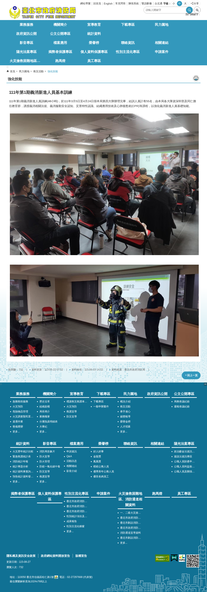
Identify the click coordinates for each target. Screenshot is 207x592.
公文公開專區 (60, 33)
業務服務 (26, 24)
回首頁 (97, 3)
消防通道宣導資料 (130, 532)
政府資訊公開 (26, 33)
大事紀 (43, 426)
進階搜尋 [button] (197, 10)
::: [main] (7, 66)
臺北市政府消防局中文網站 (42, 12)
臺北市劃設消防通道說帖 (131, 537)
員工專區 (94, 61)
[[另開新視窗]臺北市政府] (182, 558)
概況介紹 (125, 401)
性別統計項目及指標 (77, 516)
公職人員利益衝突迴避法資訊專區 (185, 466)
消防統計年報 (20, 461)
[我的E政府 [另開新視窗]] (174, 558)
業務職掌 (44, 416)
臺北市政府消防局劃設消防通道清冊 (131, 517)
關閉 (205, 384)
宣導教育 (94, 24)
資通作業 (18, 421)
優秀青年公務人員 (103, 471)
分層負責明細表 (48, 421)
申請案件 (162, 52)
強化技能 (53, 71)
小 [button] (173, 3)
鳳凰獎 (97, 461)
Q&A (69, 456)
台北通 (158, 3)
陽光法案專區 (26, 52)
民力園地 (162, 24)
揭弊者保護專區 (60, 52)
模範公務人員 (101, 466)
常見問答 (120, 3)
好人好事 (98, 451)
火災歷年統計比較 (23, 451)
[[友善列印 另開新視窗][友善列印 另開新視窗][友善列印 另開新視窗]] (56, 577)
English (108, 3)
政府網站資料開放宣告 (55, 555)
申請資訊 (71, 451)
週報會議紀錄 (182, 406)
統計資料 (94, 33)
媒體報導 (125, 416)
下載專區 (128, 24)
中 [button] (179, 3)
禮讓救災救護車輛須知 (77, 401)
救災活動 (38, 71)
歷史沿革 (44, 401)
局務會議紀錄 (182, 401)
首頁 (12, 71)
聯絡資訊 (128, 42)
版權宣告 (81, 555)
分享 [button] (196, 3)
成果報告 (71, 521)
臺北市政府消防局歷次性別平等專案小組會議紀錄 (77, 511)
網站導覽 (85, 3)
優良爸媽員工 (101, 476)
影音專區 (26, 42)
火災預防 (18, 406)
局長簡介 (44, 411)
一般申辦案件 (101, 406)
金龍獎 (97, 456)
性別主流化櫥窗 (75, 526)
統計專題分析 (20, 466)
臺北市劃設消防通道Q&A (131, 522)
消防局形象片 (47, 451)
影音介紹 (71, 471)
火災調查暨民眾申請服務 (24, 416)
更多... (16, 431)
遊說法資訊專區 (183, 456)
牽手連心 (125, 411)
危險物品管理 (20, 411)
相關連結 (162, 42)
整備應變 (18, 426)
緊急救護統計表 (22, 456)
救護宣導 (71, 411)
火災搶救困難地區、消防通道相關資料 (27, 61)
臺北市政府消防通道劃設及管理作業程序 (131, 527)
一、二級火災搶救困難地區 (131, 512)
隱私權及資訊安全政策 (21, 555)
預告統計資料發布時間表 (24, 476)
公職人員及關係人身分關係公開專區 (185, 471)
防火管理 (44, 461)
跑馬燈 (60, 61)
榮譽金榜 (125, 421)
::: (1, 383)
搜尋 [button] (189, 10)
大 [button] (185, 3)
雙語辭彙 (147, 3)
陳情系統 (133, 3)
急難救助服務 (20, 401)
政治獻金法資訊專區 (185, 451)
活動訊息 (71, 461)
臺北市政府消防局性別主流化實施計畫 (77, 501)
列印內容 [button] (196, 78)
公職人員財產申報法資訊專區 (185, 461)
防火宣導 (44, 456)
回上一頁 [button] (192, 375)
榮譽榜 (94, 42)
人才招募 (125, 426)
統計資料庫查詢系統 (24, 471)
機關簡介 (60, 24)
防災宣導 (71, 416)
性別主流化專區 (128, 52)
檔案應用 (60, 42)
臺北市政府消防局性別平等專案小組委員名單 (77, 506)
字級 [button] (166, 3)
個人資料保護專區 (94, 52)
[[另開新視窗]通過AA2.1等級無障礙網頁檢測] (162, 558)
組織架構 (44, 406)
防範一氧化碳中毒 (49, 466)
